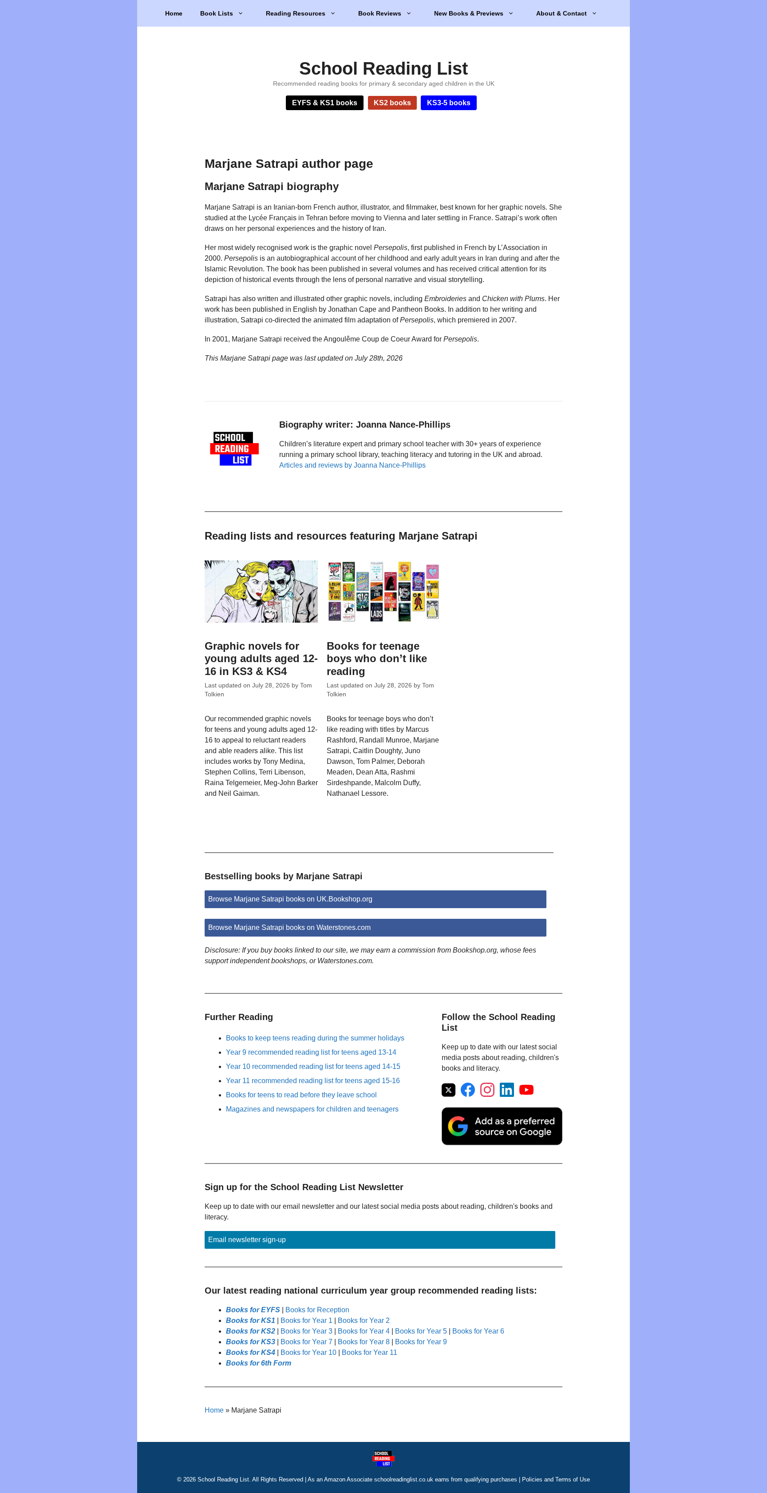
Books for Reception (317, 1310)
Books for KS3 (250, 1342)
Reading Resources (295, 13)
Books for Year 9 (421, 1342)
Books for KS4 (250, 1352)
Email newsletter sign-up (247, 1239)
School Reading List (383, 68)
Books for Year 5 (421, 1331)
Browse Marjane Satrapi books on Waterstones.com (289, 927)
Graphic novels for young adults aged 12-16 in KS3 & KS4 (261, 659)
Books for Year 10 (308, 1352)
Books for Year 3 (306, 1331)
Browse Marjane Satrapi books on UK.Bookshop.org (290, 899)
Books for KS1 (250, 1320)
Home (173, 13)
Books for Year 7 (306, 1342)
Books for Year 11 (369, 1352)
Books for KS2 (250, 1331)
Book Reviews (379, 13)
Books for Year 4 (364, 1331)
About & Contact (561, 13)
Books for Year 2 (364, 1320)
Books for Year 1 (306, 1320)
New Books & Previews (468, 13)
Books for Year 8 (364, 1342)
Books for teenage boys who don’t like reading (377, 659)
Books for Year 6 (478, 1331)
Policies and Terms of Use (556, 1479)
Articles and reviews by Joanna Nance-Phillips (352, 465)
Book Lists (216, 13)
